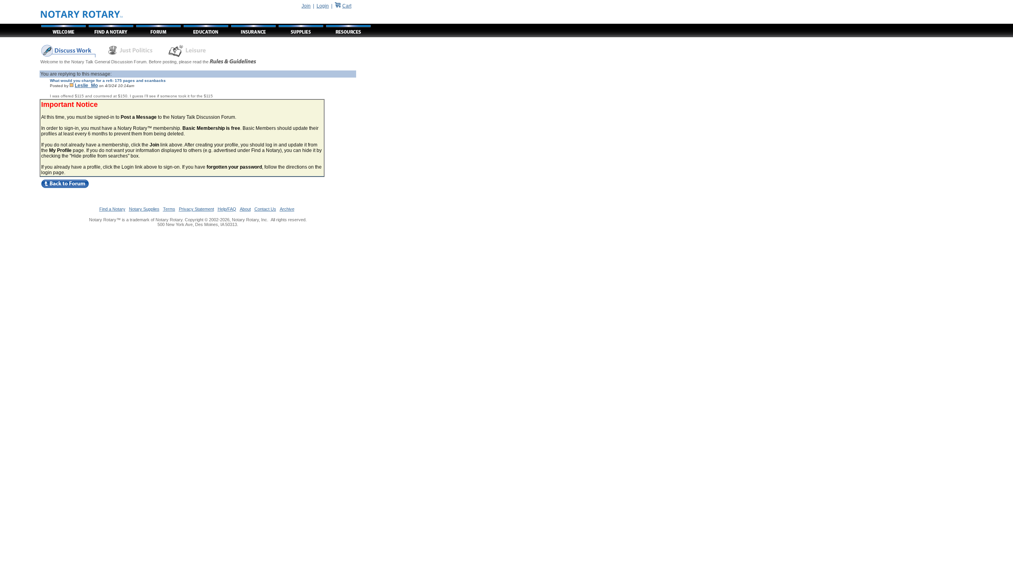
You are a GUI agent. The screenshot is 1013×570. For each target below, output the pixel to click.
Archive (287, 209)
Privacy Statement (196, 209)
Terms (169, 209)
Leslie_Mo (86, 85)
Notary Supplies (144, 209)
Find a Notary (112, 209)
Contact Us (265, 209)
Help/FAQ (227, 209)
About (245, 209)
